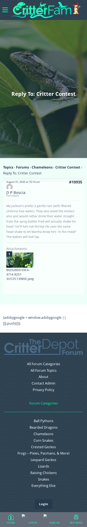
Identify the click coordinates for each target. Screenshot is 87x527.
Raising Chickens (43, 473)
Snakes (43, 479)
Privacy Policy (43, 390)
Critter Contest (67, 167)
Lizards (43, 466)
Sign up (54, 522)
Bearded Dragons (44, 427)
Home (11, 522)
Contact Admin (43, 383)
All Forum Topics (44, 370)
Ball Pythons (43, 421)
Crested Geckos (43, 447)
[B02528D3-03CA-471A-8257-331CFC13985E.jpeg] (19, 260)
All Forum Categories (43, 364)
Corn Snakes (43, 440)
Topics (8, 167)
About (43, 377)
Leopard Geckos (43, 460)
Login (43, 504)
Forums (22, 167)
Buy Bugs (76, 522)
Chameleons (42, 167)
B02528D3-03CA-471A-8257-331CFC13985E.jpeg (20, 274)
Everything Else (43, 486)
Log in (32, 522)
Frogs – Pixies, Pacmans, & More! (43, 453)
